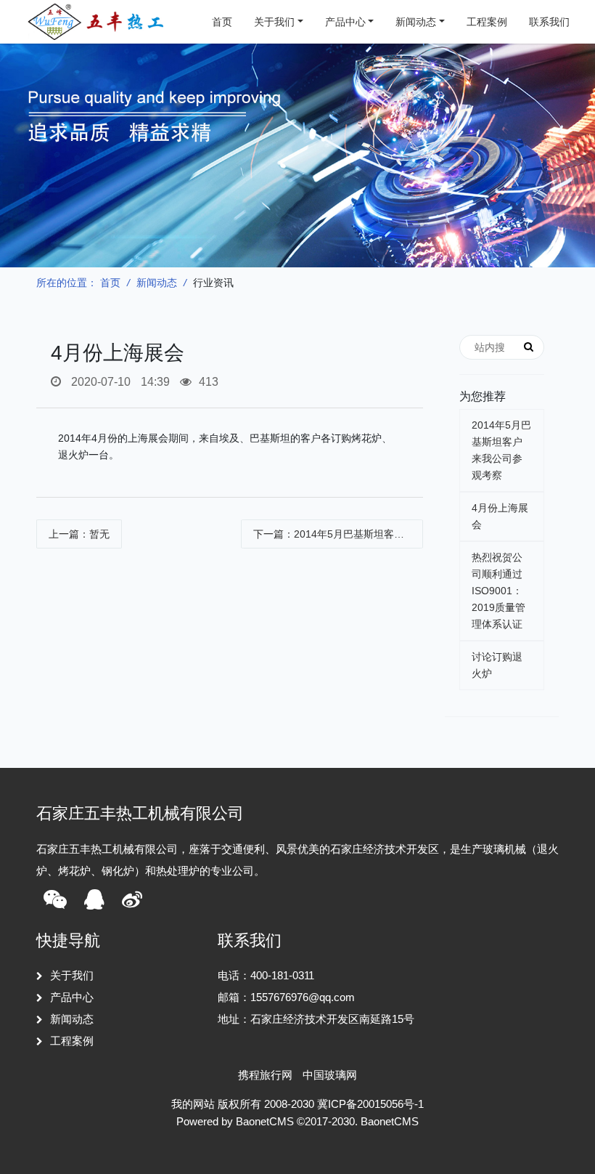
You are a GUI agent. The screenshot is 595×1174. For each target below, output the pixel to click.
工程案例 (487, 22)
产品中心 (345, 22)
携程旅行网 (265, 1075)
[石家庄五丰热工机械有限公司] (98, 22)
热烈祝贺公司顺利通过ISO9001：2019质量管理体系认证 (498, 590)
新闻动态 (415, 22)
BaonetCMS (390, 1121)
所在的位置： (66, 282)
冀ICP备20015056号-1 (370, 1104)
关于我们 (274, 22)
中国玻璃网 (330, 1075)
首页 (222, 22)
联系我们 (549, 22)
